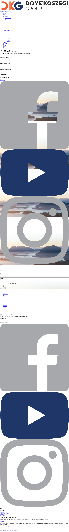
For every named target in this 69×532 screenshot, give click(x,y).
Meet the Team (5, 16)
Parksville (4, 311)
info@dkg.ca (7, 30)
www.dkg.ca (2, 515)
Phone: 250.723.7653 (4, 512)
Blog (3, 26)
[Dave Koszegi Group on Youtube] (34, 195)
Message (1, 278)
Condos (8, 39)
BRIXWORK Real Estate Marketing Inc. (11, 530)
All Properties (9, 38)
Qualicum (4, 312)
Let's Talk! (2, 521)
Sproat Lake (5, 306)
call (3, 47)
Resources (4, 27)
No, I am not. (4, 285)
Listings (4, 295)
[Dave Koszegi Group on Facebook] (34, 148)
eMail (4, 48)
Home (4, 293)
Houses (8, 22)
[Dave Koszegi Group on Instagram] (34, 263)
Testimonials (5, 300)
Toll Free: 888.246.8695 (4, 513)
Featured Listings (5, 13)
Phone (1, 273)
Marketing (4, 24)
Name (1, 264)
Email (1, 269)
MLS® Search (7, 23)
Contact (4, 14)
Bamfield (4, 307)
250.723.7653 (2, 30)
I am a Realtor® (4, 287)
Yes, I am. (3, 286)
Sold (5, 19)
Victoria (4, 310)
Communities (5, 25)
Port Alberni (5, 305)
